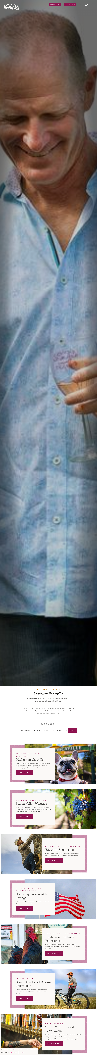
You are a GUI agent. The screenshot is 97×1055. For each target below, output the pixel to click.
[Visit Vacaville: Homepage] (11, 6)
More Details (13, 1052)
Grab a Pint (53, 1043)
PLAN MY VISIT (70, 4)
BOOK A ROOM (54, 4)
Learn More (24, 772)
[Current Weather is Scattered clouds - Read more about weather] (86, 4)
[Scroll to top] (91, 1050)
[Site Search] (80, 4)
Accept (23, 1052)
